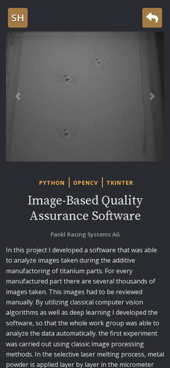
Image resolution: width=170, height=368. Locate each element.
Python (52, 182)
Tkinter (119, 182)
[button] (18, 96)
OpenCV (85, 182)
